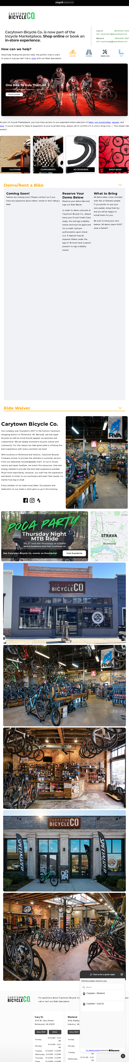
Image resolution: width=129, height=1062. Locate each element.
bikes (91, 122)
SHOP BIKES (115, 169)
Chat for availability (14, 94)
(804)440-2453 (121, 31)
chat (34, 58)
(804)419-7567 (122, 38)
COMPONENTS (48, 169)
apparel (115, 122)
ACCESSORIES (81, 169)
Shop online (53, 36)
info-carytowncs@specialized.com (111, 34)
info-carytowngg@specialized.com (111, 41)
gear (2, 126)
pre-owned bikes (103, 122)
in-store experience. (23, 40)
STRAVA (109, 535)
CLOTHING (15, 169)
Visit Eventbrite (74, 553)
